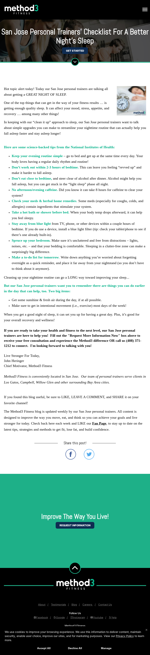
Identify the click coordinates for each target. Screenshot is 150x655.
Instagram (79, 617)
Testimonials (58, 604)
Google (60, 617)
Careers (87, 604)
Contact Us (105, 604)
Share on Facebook (71, 454)
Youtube (98, 617)
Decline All (75, 648)
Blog (74, 604)
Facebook (42, 617)
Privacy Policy (125, 636)
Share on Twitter (89, 454)
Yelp (114, 617)
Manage (106, 648)
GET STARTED (75, 50)
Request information (75, 525)
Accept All (44, 648)
